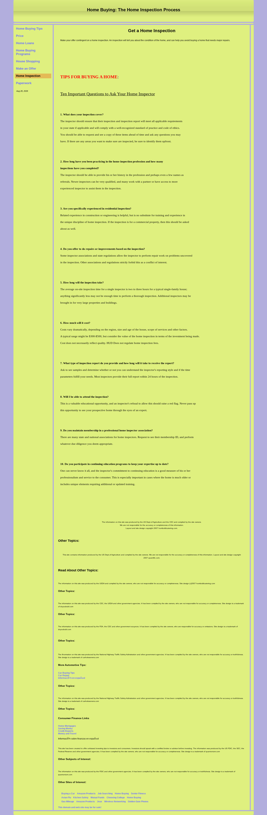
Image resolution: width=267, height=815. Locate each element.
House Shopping (28, 61)
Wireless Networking (115, 801)
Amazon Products (86, 793)
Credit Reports (65, 731)
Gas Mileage (67, 801)
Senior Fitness (138, 793)
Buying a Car (68, 793)
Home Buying (122, 793)
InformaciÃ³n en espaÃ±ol (71, 678)
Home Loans (25, 43)
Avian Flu (66, 797)
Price (19, 36)
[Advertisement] (33, 149)
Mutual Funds (97, 797)
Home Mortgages (67, 726)
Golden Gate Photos (138, 801)
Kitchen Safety (80, 797)
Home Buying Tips (29, 28)
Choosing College (116, 797)
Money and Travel (67, 733)
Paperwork (23, 83)
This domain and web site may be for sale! (79, 807)
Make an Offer (26, 68)
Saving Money (65, 728)
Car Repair (63, 675)
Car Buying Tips (66, 673)
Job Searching (105, 793)
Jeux (99, 801)
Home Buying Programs (25, 52)
